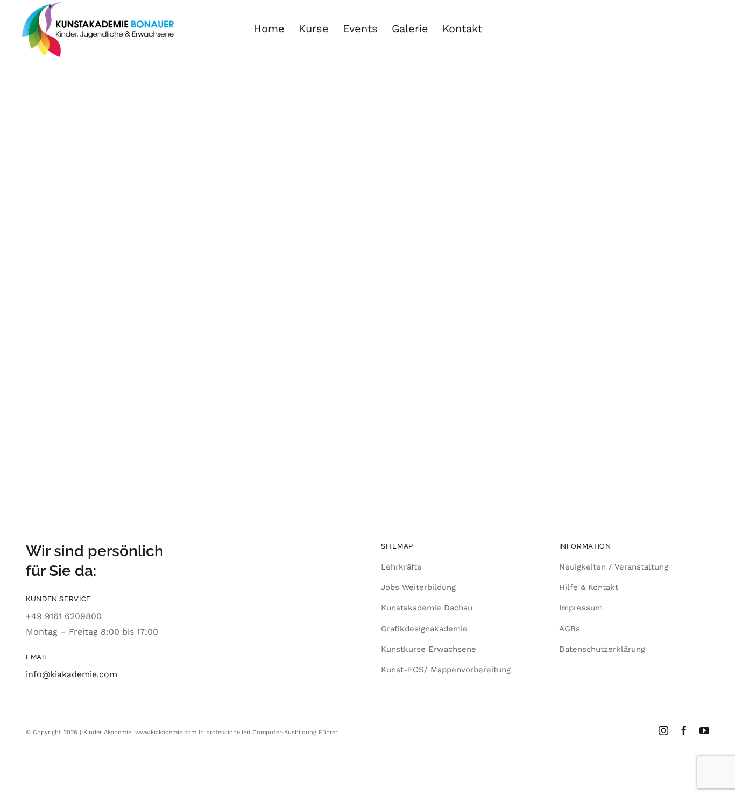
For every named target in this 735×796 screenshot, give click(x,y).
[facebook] (684, 730)
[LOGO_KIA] (98, 6)
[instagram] (663, 730)
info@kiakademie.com (71, 674)
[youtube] (704, 730)
